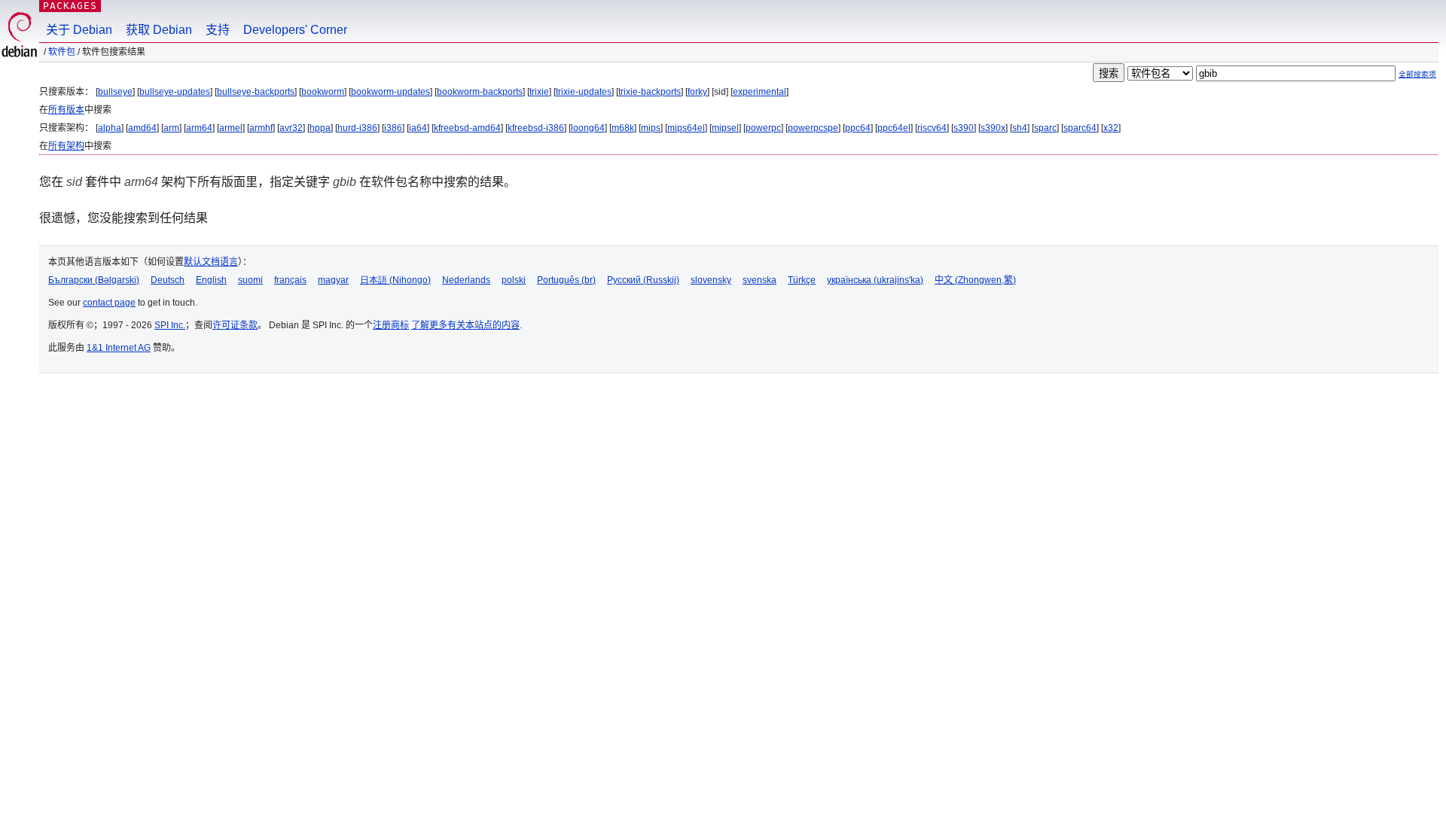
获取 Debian (159, 29)
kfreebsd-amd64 (467, 128)
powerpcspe (813, 128)
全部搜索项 (1417, 74)
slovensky (711, 280)
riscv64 (932, 128)
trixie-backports (649, 92)
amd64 (142, 128)
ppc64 (858, 128)
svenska (759, 280)
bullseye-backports (255, 92)
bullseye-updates (174, 92)
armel (231, 128)
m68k (623, 128)
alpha (109, 128)
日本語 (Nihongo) (395, 280)
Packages (70, 5)
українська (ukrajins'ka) (875, 280)
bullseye (115, 92)
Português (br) (566, 280)
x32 (1110, 128)
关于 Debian (79, 29)
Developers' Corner (295, 29)
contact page (109, 302)
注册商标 (391, 325)
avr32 (291, 128)
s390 (963, 128)
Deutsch (168, 280)
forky (697, 92)
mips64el (686, 128)
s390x (993, 128)
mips (650, 128)
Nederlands (466, 280)
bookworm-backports (480, 92)
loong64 (588, 128)
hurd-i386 (357, 128)
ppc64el (894, 128)
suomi (250, 280)
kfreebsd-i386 (536, 128)
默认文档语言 (211, 262)
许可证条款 (235, 325)
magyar (333, 280)
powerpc (763, 128)
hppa (320, 128)
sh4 (1019, 128)
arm (171, 128)
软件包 (61, 52)
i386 (393, 128)
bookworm (322, 92)
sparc (1045, 128)
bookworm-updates (390, 92)
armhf (261, 128)
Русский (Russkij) (643, 280)
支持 (218, 29)
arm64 (199, 128)
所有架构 (66, 146)
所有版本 (66, 110)
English (211, 280)
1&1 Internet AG (119, 348)
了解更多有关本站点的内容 (465, 325)
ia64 (418, 128)
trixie (539, 92)
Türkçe (802, 280)
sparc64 (1080, 128)
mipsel (725, 128)
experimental (759, 92)
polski (514, 280)
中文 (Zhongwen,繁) (975, 280)
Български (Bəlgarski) (93, 280)
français (290, 280)
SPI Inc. (169, 325)
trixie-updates (584, 92)
